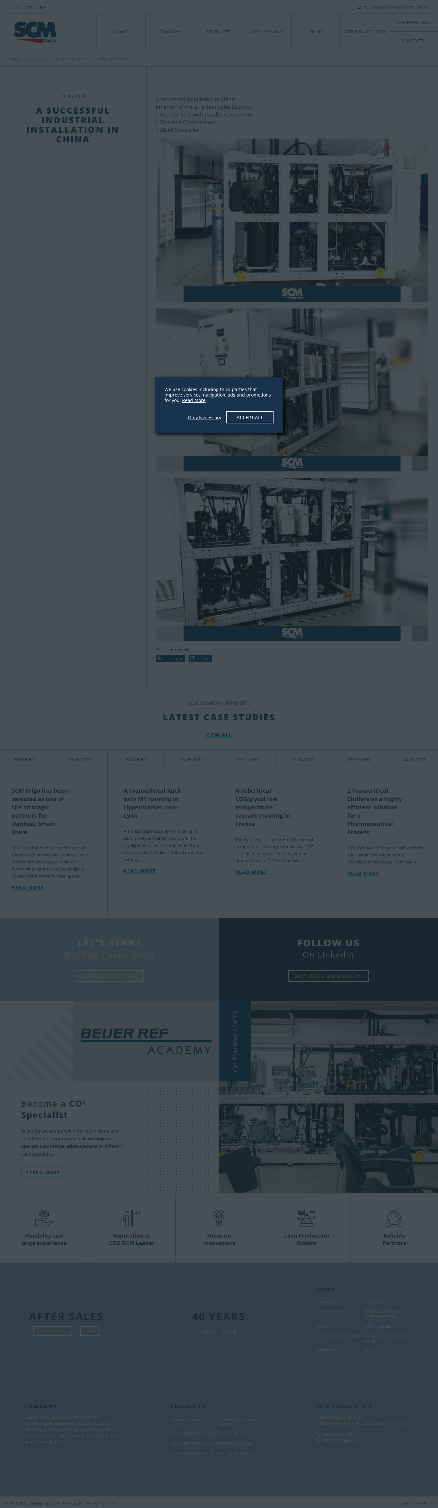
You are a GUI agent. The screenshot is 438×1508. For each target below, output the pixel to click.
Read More (194, 400)
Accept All (250, 417)
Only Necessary (204, 417)
